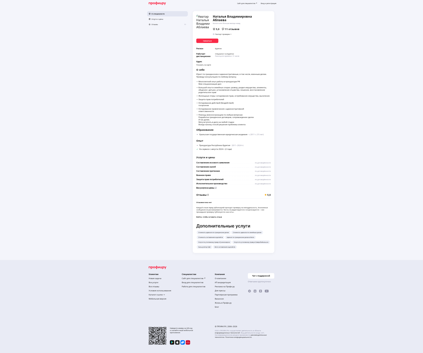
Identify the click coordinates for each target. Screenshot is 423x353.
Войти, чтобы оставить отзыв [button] (209, 217)
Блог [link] (217, 307)
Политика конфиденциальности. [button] (238, 337)
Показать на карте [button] (203, 65)
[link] (207, 41)
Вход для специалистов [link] (192, 282)
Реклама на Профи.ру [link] (225, 286)
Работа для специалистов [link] (193, 286)
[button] (167, 13)
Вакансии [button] (219, 298)
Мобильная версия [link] (157, 298)
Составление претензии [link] (208, 171)
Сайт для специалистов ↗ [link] (194, 278)
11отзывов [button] (232, 29)
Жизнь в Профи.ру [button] (223, 303)
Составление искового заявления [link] (212, 162)
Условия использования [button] (160, 290)
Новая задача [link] (155, 278)
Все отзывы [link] (154, 286)
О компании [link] (220, 278)
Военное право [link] (203, 175)
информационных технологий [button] (227, 333)
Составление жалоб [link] (206, 167)
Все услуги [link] (153, 282)
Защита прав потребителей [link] (210, 179)
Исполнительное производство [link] (211, 183)
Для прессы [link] (220, 290)
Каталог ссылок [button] (156, 294)
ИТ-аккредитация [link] (223, 282)
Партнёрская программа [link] (226, 294)
